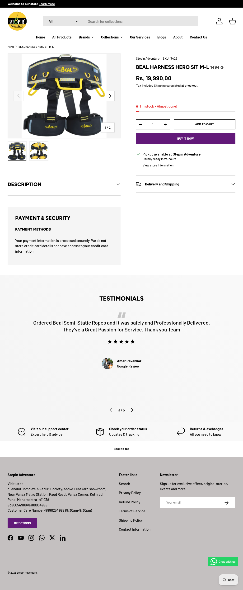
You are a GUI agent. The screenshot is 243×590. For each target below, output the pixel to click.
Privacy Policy (130, 493)
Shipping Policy (131, 520)
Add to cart (204, 124)
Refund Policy (129, 502)
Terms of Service (132, 511)
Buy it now (185, 138)
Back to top (121, 449)
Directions (22, 523)
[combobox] (120, 21)
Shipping (160, 85)
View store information (158, 165)
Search (124, 483)
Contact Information (134, 529)
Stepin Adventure (147, 58)
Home (11, 46)
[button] (232, 21)
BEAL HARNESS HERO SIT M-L (36, 46)
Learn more (47, 4)
